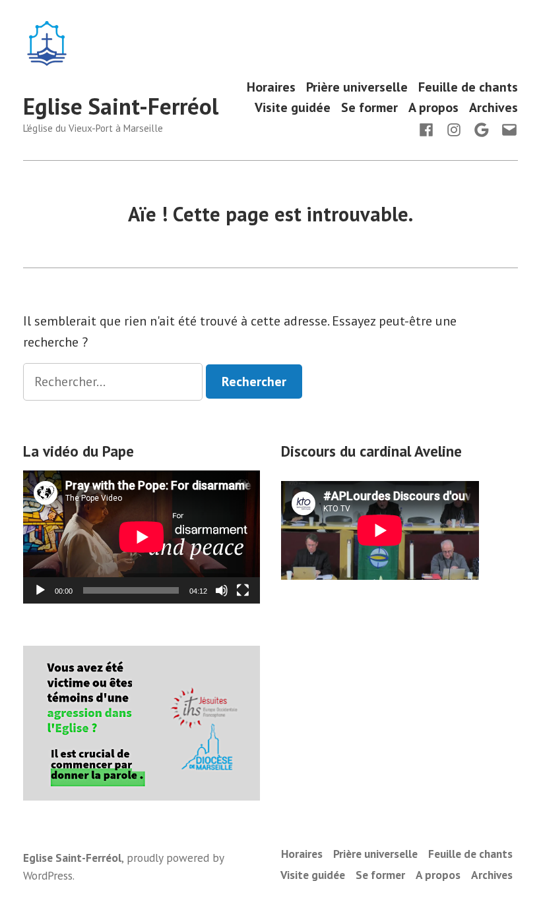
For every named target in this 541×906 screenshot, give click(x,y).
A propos (433, 108)
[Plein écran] (242, 590)
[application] (141, 537)
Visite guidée (293, 108)
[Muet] (221, 590)
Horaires (271, 87)
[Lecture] (40, 590)
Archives (493, 108)
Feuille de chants (468, 87)
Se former (369, 108)
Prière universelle (357, 87)
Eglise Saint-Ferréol (120, 106)
